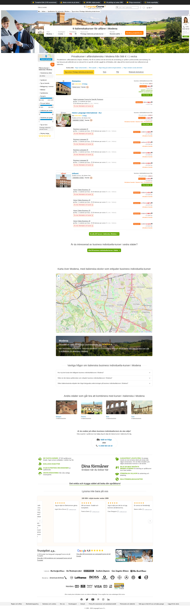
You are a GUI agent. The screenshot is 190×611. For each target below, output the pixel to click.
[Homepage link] (39, 11)
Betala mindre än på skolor (71, 2)
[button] (144, 8)
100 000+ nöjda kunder (93, 2)
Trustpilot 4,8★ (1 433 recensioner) (45, 2)
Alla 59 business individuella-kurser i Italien (103, 250)
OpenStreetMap (148, 331)
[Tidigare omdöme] (40, 521)
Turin (132, 416)
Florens (83, 416)
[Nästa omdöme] (150, 521)
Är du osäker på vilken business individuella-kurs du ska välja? (104, 431)
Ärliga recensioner (134, 2)
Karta (104, 72)
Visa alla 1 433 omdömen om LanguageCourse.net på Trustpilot (54, 559)
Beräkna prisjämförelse (134, 33)
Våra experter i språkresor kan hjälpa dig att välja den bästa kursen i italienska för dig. (104, 434)
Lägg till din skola (173, 604)
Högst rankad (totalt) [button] (81, 67)
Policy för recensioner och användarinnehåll (102, 604)
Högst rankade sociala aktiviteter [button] (133, 67)
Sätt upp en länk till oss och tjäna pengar (151, 604)
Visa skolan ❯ (147, 95)
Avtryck (82, 604)
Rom (107, 416)
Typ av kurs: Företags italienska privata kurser (79, 72)
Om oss (62, 604)
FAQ (117, 72)
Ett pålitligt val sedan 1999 (114, 2)
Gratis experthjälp (152, 2)
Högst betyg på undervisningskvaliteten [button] (110, 67)
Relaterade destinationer (136, 72)
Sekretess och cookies (49, 604)
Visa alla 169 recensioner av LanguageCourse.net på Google (93, 555)
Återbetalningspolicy (32, 604)
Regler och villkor (16, 604)
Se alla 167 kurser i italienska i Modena (103, 234)
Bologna (58, 416)
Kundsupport (73, 604)
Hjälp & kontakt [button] (42, 7)
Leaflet (141, 331)
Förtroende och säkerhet (127, 604)
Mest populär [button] (92, 67)
